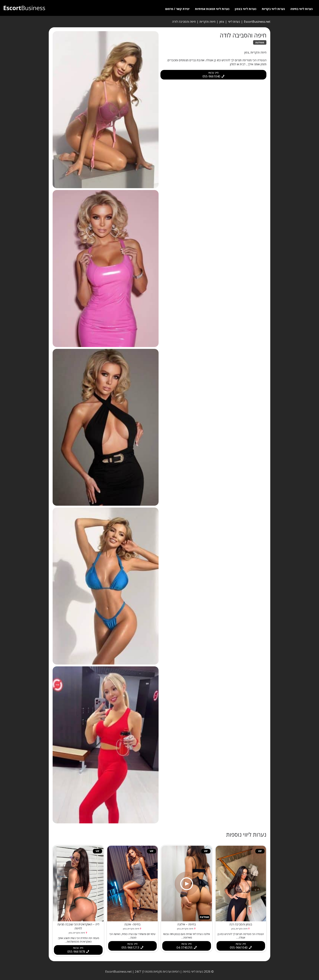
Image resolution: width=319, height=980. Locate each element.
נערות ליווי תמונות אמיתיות (212, 9)
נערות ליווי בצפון (245, 9)
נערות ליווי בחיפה (301, 9)
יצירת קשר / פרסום (177, 9)
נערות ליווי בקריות (273, 9)
